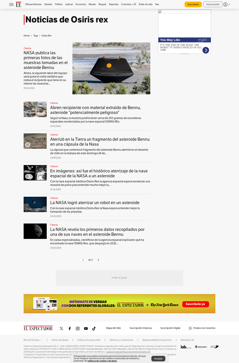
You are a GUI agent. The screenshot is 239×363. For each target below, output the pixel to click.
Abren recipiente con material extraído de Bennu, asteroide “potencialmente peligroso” (95, 110)
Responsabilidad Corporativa (157, 340)
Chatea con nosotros (204, 328)
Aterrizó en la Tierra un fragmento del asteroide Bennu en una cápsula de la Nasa (100, 142)
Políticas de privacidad (89, 340)
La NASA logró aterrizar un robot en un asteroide (94, 202)
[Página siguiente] (98, 261)
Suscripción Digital (170, 328)
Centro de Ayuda (60, 340)
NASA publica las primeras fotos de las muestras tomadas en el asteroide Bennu (46, 60)
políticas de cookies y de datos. (102, 360)
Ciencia (27, 48)
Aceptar (158, 358)
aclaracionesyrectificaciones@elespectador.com (128, 352)
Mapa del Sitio (113, 328)
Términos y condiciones (121, 340)
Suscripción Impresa (141, 328)
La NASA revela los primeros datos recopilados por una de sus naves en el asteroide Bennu (97, 232)
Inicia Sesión (213, 4)
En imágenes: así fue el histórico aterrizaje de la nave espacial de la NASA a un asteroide (99, 173)
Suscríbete (193, 4)
